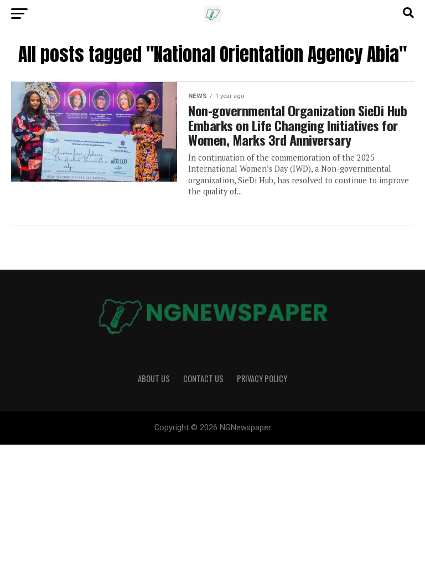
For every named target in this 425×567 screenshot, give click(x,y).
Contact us (203, 378)
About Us (154, 378)
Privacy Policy (262, 378)
